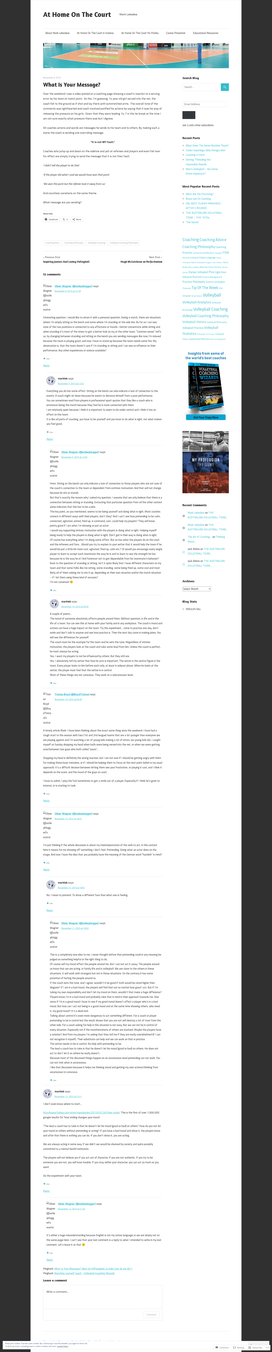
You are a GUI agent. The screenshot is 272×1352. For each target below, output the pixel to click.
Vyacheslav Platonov (199, 339)
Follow (189, 115)
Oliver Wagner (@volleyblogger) (74, 286)
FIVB (226, 252)
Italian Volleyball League (201, 262)
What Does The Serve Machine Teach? (207, 145)
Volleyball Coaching (96, 242)
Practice (196, 277)
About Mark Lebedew (57, 33)
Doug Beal (218, 253)
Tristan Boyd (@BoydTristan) (72, 694)
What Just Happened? (218, 339)
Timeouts (186, 288)
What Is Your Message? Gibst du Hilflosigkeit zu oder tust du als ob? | (93, 1269)
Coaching (190, 239)
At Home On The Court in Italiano (95, 33)
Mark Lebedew (193, 267)
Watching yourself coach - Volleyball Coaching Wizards (84, 1273)
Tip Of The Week (204, 287)
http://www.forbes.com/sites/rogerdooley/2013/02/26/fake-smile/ (81, 1113)
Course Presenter (175, 33)
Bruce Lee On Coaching (198, 199)
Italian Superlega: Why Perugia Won (205, 150)
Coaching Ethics (52, 242)
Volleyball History (194, 321)
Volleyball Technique (206, 334)
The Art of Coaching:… (200, 537)
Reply (46, 365)
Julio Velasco (217, 262)
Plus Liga (214, 272)
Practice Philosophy (193, 282)
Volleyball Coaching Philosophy (124, 242)
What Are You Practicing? (200, 194)
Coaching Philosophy (73, 242)
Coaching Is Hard (195, 155)
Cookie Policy (62, 1346)
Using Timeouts (196, 296)
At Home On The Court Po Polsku (140, 33)
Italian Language (207, 257)
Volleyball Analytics (196, 302)
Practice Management (212, 277)
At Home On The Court (77, 14)
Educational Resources (205, 33)
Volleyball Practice (193, 328)
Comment (151, 1314)
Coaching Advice (213, 240)
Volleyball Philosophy (217, 322)
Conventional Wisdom (203, 253)
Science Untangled (215, 282)
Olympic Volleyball (198, 272)
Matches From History (210, 267)
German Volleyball (190, 257)
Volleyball (212, 294)
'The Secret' (192, 222)
